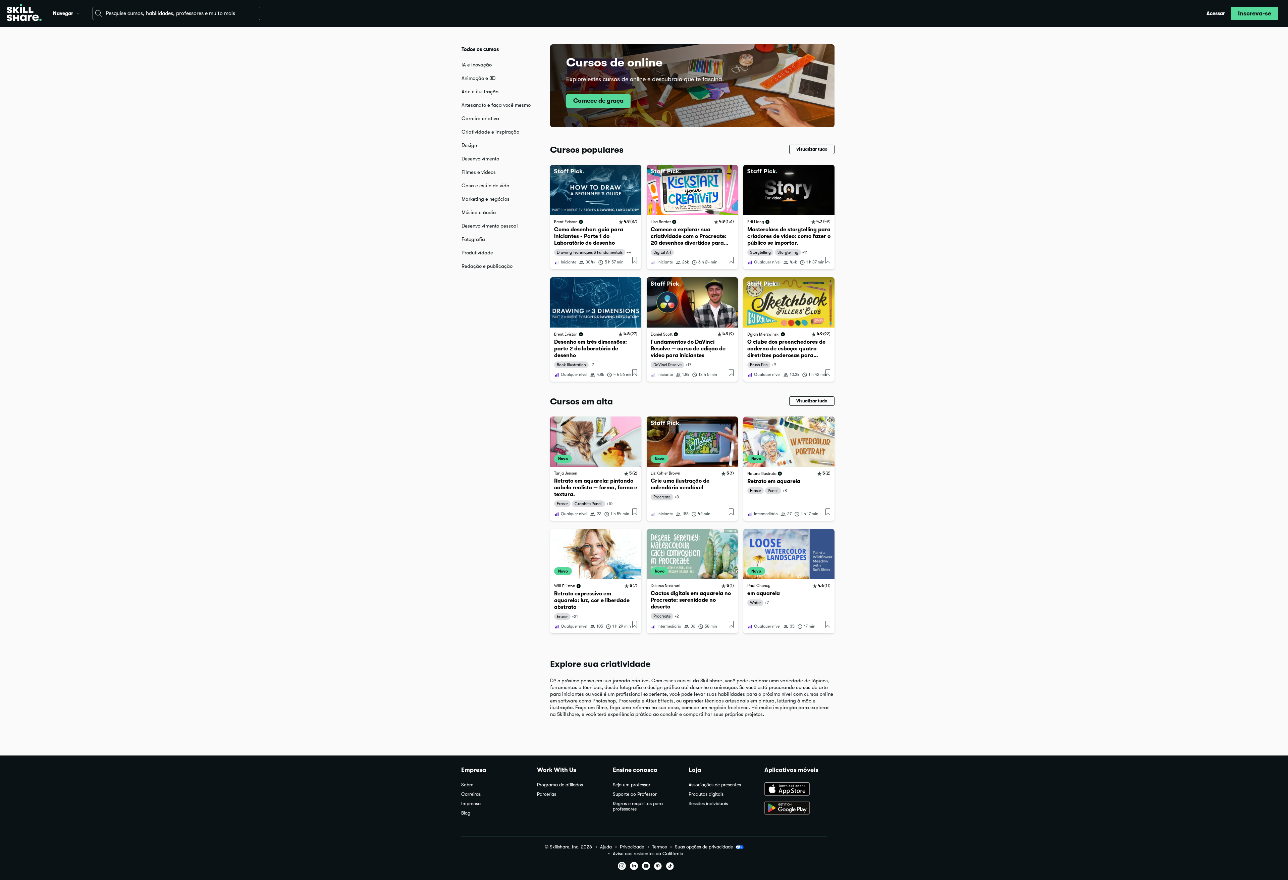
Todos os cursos (480, 49)
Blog (465, 813)
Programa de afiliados (560, 784)
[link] (595, 217)
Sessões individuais (708, 803)
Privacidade (632, 846)
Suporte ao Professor (635, 794)
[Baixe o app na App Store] (795, 789)
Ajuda (606, 846)
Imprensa (471, 803)
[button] (78, 12)
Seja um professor (631, 784)
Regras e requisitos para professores (638, 806)
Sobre (467, 784)
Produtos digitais (706, 794)
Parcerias (546, 794)
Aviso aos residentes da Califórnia (648, 853)
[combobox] (176, 13)
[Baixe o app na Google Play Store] (795, 808)
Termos (659, 846)
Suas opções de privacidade (704, 846)
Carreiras (471, 794)
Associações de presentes (715, 784)
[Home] (24, 13)
